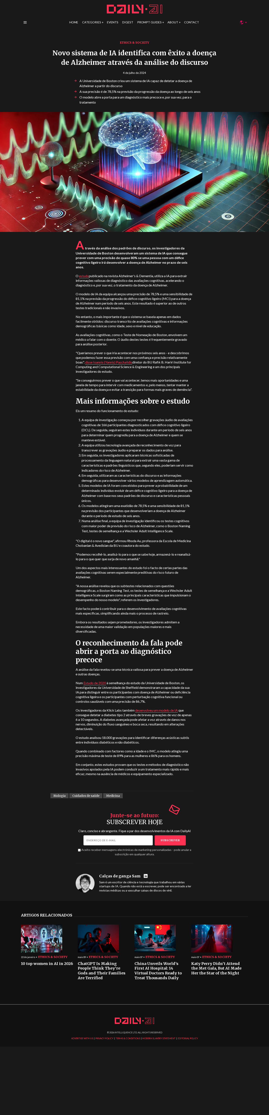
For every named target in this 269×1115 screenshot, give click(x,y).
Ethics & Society (134, 42)
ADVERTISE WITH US (82, 1038)
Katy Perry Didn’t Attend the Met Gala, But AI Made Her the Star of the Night (216, 968)
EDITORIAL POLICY (188, 1038)
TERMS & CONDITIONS (128, 1038)
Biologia (59, 796)
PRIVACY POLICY (104, 1038)
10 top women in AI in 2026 (47, 963)
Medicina (113, 796)
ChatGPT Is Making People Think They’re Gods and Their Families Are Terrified (101, 970)
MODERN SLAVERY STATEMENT (158, 1038)
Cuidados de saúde (85, 796)
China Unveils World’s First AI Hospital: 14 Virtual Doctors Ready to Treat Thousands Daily (158, 970)
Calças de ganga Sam (120, 876)
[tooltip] (146, 876)
